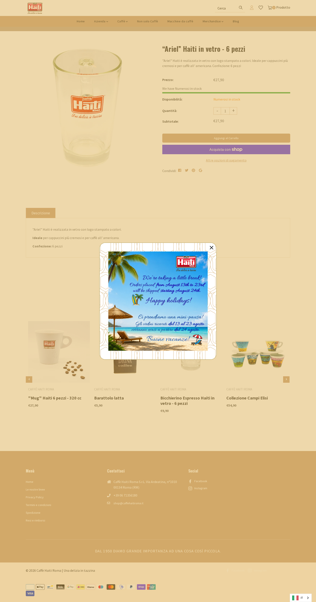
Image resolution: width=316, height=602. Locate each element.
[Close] (211, 247)
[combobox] (301, 598)
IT (302, 598)
